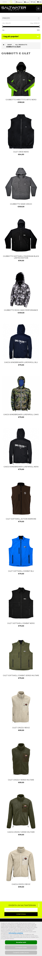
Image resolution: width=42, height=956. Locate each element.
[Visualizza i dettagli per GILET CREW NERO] (21, 131)
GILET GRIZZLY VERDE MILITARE (21, 780)
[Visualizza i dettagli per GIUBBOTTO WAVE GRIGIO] (21, 183)
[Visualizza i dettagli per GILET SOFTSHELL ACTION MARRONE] (21, 498)
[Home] (3, 45)
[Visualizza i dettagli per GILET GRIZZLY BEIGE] (21, 707)
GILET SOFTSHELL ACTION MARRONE (21, 519)
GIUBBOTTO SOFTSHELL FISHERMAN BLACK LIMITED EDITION (21, 257)
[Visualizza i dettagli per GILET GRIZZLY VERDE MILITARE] (21, 759)
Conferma (21, 914)
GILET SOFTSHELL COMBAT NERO (21, 623)
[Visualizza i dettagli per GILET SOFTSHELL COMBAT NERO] (21, 602)
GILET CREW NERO (21, 152)
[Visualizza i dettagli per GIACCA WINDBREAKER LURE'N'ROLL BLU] (21, 342)
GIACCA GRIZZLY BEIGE (21, 884)
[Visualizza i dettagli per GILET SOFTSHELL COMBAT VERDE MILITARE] (21, 655)
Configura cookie (21, 947)
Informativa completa (16, 933)
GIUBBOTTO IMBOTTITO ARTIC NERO (21, 100)
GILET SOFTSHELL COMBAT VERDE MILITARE (21, 675)
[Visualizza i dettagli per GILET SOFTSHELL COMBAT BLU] (21, 550)
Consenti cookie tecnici (21, 952)
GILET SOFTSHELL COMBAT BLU (21, 571)
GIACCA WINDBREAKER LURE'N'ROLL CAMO (21, 414)
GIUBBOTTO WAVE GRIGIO (21, 204)
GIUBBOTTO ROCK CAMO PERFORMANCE (21, 310)
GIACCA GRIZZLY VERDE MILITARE (21, 832)
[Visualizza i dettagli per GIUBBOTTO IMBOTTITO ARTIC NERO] (21, 79)
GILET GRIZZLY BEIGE (21, 728)
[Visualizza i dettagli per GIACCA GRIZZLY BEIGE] (21, 863)
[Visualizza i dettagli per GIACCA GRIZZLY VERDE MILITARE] (21, 811)
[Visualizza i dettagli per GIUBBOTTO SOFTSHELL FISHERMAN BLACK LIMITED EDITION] (21, 235)
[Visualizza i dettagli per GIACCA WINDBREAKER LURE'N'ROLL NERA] (21, 446)
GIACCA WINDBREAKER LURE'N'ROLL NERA (21, 467)
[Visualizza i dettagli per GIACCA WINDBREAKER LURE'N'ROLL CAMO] (21, 394)
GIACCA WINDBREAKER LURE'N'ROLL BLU (21, 362)
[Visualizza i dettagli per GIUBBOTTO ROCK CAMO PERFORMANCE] (21, 289)
